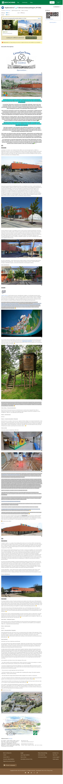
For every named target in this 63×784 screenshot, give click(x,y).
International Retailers (42, 757)
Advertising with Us (53, 22)
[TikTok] (37, 772)
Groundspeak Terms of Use (41, 770)
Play (18, 2)
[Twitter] (34, 772)
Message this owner (16, 10)
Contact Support (56, 757)
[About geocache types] (2, 7)
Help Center (55, 754)
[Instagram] (31, 772)
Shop (31, 2)
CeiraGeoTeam (7, 10)
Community (24, 2)
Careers (4, 754)
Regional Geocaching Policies (9, 761)
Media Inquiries (56, 759)
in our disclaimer (37, 42)
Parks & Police (23, 757)
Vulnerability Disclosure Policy (26, 759)
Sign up (52, 2)
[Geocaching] (8, 2)
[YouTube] (28, 772)
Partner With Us (6, 757)
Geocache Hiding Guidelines (8, 759)
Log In (58, 2)
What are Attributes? (49, 19)
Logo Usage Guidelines (25, 754)
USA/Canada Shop (41, 754)
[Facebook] (25, 772)
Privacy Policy (49, 770)
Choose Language (10, 765)
